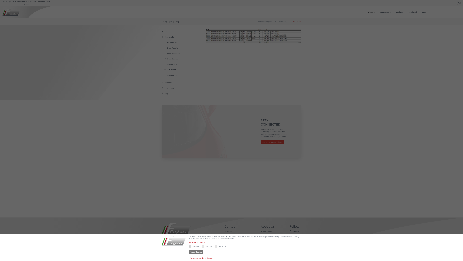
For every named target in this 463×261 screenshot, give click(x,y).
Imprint (202, 242)
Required (196, 246)
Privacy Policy (193, 242)
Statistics (209, 246)
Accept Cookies (196, 252)
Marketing (222, 246)
